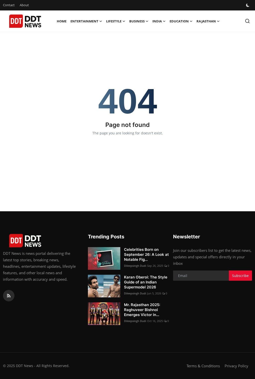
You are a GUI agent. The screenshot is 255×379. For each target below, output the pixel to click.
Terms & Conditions (203, 365)
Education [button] (179, 21)
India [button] (157, 21)
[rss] (8, 295)
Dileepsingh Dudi (135, 266)
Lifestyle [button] (114, 21)
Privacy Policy (236, 365)
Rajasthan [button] (206, 21)
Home (61, 21)
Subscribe (240, 275)
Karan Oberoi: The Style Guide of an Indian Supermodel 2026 (145, 282)
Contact (9, 5)
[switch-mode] (248, 5)
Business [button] (137, 21)
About (24, 5)
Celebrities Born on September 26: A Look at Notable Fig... (146, 254)
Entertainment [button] (84, 21)
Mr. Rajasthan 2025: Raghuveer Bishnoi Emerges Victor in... (142, 309)
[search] (247, 21)
